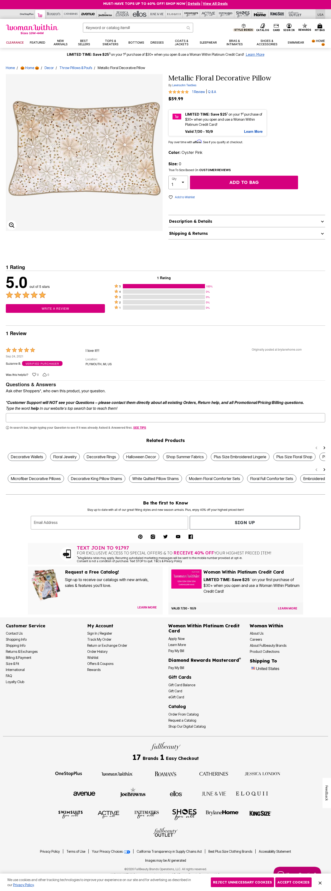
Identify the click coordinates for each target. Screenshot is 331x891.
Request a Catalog (182, 720)
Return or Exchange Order (107, 645)
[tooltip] (26, 14)
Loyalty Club (15, 682)
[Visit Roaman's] (165, 773)
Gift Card (175, 691)
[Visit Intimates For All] (146, 814)
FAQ (9, 676)
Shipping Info (15, 645)
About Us (256, 633)
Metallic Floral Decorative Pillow (121, 68)
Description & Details (190, 221)
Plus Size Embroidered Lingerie (240, 456)
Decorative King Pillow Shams (96, 478)
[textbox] (165, 417)
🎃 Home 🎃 (29, 68)
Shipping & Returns (188, 233)
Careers (256, 639)
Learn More (255, 54)
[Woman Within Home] (32, 29)
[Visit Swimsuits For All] (70, 814)
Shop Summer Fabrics (185, 456)
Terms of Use (75, 851)
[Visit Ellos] (176, 793)
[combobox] (138, 27)
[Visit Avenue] (84, 793)
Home (10, 68)
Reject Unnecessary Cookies (242, 882)
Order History (97, 651)
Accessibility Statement (275, 851)
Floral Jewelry (65, 456)
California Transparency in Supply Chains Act (170, 851)
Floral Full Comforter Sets (271, 478)
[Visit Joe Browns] (133, 792)
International (15, 670)
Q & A (212, 92)
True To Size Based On (200, 170)
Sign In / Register (99, 633)
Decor (49, 68)
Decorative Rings (101, 456)
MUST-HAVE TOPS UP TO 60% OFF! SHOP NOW (144, 3)
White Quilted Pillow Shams (155, 478)
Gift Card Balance (181, 685)
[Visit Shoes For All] (184, 814)
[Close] (320, 882)
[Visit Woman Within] (117, 773)
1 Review (198, 92)
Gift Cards (179, 677)
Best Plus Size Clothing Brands (230, 851)
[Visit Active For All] (108, 814)
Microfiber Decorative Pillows (36, 478)
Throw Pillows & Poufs (75, 68)
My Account (100, 626)
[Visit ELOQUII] (252, 792)
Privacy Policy (50, 851)
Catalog (177, 706)
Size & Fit (12, 664)
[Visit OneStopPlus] (68, 773)
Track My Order (99, 639)
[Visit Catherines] (214, 773)
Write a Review (55, 308)
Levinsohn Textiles (184, 85)
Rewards (94, 670)
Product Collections (264, 651)
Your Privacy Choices (107, 851)
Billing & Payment (18, 657)
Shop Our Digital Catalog (187, 726)
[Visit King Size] (260, 814)
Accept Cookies (293, 882)
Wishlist (92, 657)
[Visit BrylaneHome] (222, 814)
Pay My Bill (176, 651)
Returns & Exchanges (22, 651)
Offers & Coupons (100, 664)
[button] (289, 27)
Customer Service (25, 626)
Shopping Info (16, 639)
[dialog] (320, 14)
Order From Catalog (183, 714)
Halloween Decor (141, 456)
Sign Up (245, 522)
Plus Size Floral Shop (294, 456)
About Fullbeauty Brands (268, 645)
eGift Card (176, 697)
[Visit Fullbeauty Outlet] (165, 832)
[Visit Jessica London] (262, 773)
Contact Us (14, 633)
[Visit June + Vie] (214, 793)
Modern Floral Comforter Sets (214, 478)
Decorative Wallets (27, 456)
